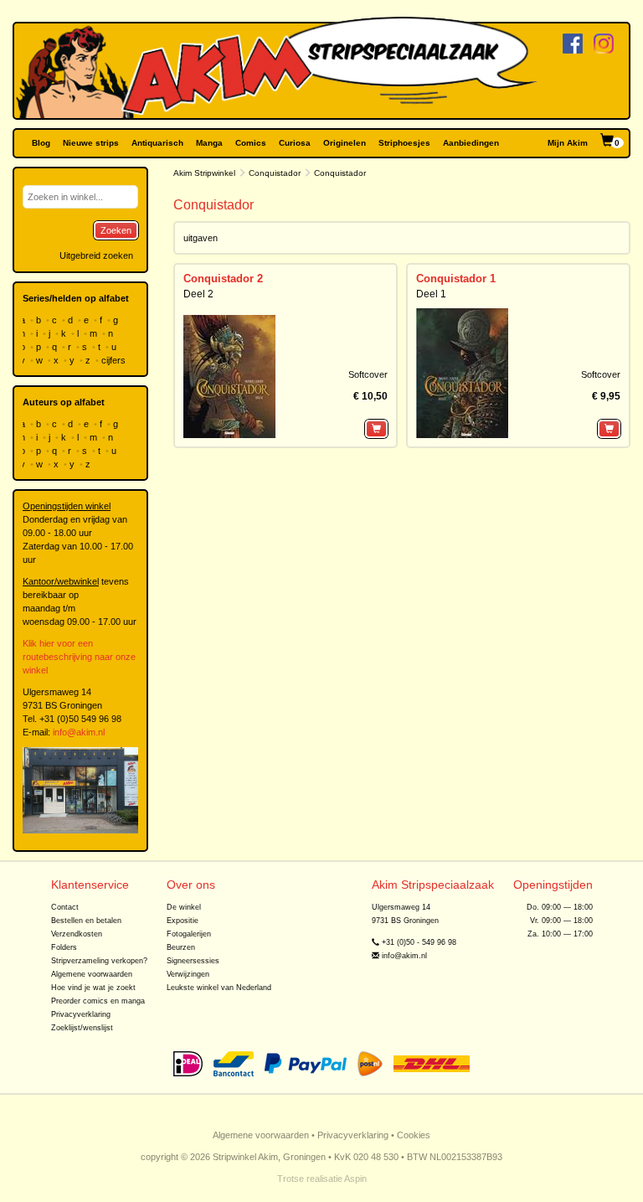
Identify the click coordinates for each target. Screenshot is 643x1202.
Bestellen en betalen (86, 920)
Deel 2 (198, 294)
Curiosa (295, 142)
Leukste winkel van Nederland (219, 987)
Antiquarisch (157, 142)
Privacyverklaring (81, 1014)
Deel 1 (431, 294)
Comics (250, 142)
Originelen (344, 142)
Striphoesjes (404, 142)
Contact (65, 907)
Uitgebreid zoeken (96, 255)
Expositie (182, 920)
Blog (41, 142)
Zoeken (115, 230)
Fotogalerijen (189, 934)
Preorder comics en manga (98, 1001)
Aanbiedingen (471, 142)
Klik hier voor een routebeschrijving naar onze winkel (79, 656)
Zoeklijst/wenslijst (82, 1028)
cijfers (115, 360)
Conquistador (275, 173)
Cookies (413, 1135)
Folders (64, 947)
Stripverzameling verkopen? (99, 961)
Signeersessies (193, 961)
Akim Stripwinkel (204, 173)
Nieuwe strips (91, 142)
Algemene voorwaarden (91, 974)
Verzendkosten (76, 934)
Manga (209, 142)
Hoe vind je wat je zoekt (93, 987)
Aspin (355, 1179)
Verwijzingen (188, 974)
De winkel (184, 907)
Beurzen (181, 947)
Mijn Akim (568, 142)
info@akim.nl (79, 732)
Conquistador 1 (456, 278)
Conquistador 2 (223, 278)
